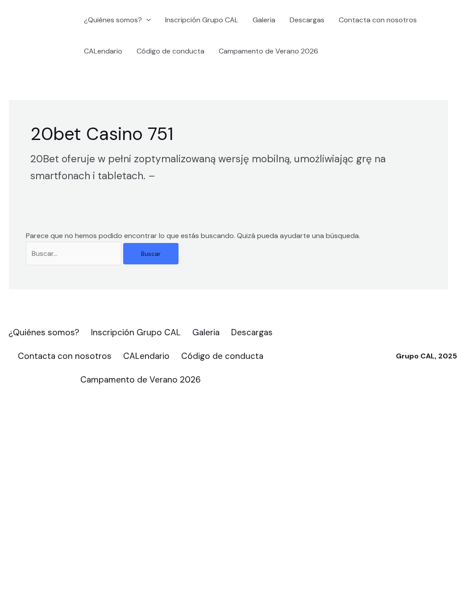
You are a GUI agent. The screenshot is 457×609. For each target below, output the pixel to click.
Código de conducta (170, 51)
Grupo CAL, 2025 (426, 356)
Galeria (264, 20)
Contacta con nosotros (378, 20)
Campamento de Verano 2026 (268, 51)
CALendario (103, 51)
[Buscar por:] (74, 253)
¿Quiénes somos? (113, 20)
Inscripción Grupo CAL (201, 20)
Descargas (307, 20)
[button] (146, 20)
